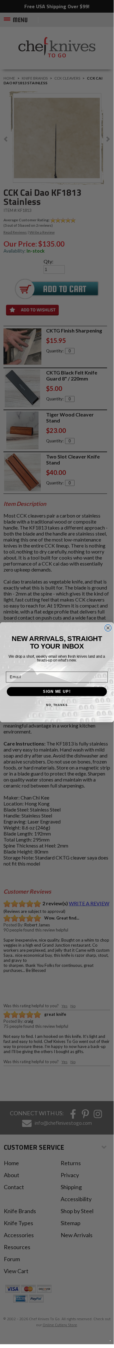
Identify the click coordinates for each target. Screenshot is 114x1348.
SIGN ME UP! (56, 691)
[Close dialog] (108, 627)
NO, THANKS (57, 705)
